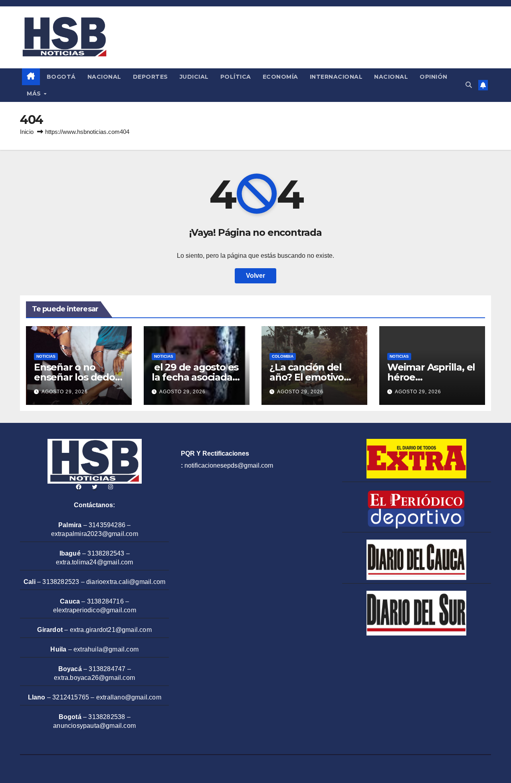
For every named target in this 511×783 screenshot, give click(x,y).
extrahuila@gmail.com (106, 649)
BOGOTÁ (61, 76)
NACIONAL (104, 76)
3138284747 (107, 668)
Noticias (45, 356)
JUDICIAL (194, 76)
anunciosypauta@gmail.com (94, 725)
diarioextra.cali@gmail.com (125, 581)
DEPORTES (150, 76)
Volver (255, 275)
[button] (468, 85)
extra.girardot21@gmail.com (111, 629)
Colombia (282, 356)
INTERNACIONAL (336, 76)
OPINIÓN (434, 76)
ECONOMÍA (280, 76)
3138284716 (105, 601)
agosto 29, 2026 (65, 391)
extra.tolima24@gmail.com (94, 562)
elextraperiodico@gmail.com (94, 610)
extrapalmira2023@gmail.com (94, 533)
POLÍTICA (235, 76)
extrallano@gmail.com (128, 697)
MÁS (35, 93)
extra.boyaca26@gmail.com (94, 677)
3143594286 (107, 525)
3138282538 (106, 716)
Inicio (27, 131)
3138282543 (105, 553)
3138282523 (60, 581)
